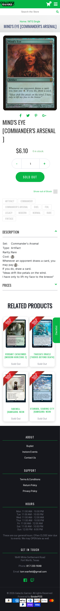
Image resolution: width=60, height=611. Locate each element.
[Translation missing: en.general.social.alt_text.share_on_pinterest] (36, 116)
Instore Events (30, 452)
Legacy (8, 213)
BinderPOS (36, 596)
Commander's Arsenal (16, 207)
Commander (26, 201)
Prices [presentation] (6, 285)
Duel (36, 207)
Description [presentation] (10, 232)
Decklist (56, 330)
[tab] (30, 233)
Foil (47, 207)
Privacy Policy (30, 491)
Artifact (9, 201)
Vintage (9, 218)
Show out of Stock (43, 191)
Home (23, 21)
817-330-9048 (34, 566)
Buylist (30, 446)
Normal (36, 213)
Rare (49, 213)
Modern (22, 213)
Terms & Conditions (30, 479)
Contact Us (30, 457)
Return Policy (30, 485)
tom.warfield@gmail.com (33, 571)
